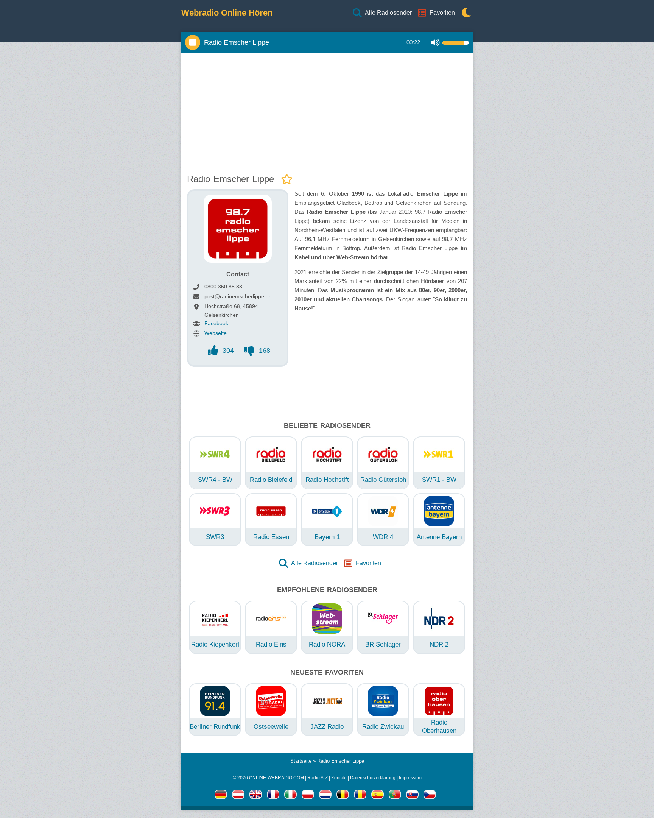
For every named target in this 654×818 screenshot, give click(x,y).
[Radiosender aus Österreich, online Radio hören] (238, 796)
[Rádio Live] (412, 796)
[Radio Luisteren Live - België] (342, 796)
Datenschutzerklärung (373, 778)
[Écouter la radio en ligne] (273, 796)
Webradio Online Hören (226, 13)
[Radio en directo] (377, 796)
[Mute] (435, 43)
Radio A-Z (317, 778)
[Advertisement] (327, 111)
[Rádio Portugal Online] (395, 796)
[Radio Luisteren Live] (325, 796)
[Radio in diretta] (290, 796)
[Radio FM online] (308, 796)
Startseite (300, 761)
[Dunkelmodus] (464, 13)
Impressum (410, 778)
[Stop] (192, 42)
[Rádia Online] (430, 796)
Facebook (216, 323)
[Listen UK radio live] (255, 796)
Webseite (215, 333)
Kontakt (339, 778)
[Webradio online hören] (221, 796)
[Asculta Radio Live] (360, 796)
